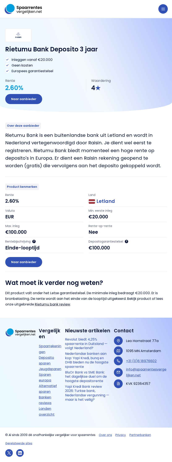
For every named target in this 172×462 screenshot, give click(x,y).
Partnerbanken (140, 435)
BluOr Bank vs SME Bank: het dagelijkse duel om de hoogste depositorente (86, 376)
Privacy (120, 435)
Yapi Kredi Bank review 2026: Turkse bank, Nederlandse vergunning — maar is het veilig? (87, 393)
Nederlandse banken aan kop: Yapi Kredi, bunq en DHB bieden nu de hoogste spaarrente (86, 360)
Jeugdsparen (50, 369)
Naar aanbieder (23, 99)
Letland (105, 201)
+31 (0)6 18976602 (141, 361)
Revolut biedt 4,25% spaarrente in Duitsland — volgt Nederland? (86, 343)
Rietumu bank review (52, 304)
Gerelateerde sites (18, 443)
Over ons (105, 435)
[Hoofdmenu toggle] (163, 9)
